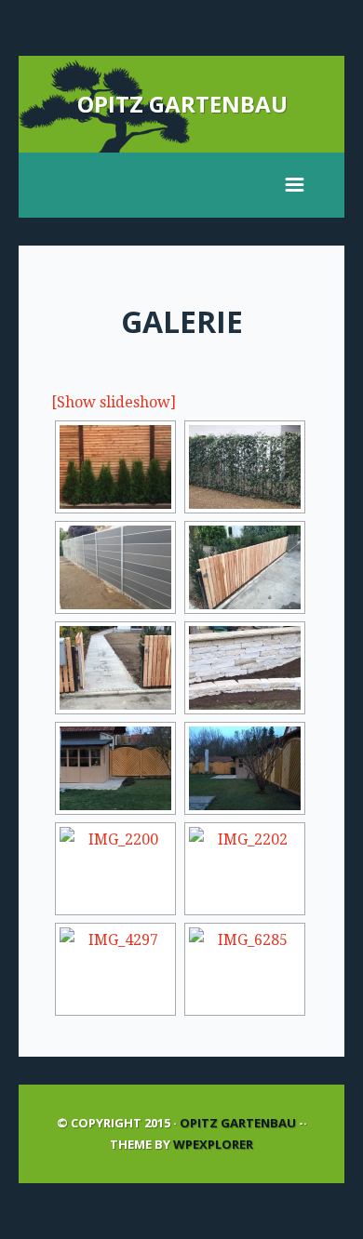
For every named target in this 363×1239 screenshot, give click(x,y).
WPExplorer (213, 1144)
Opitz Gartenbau (182, 103)
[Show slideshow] (113, 402)
